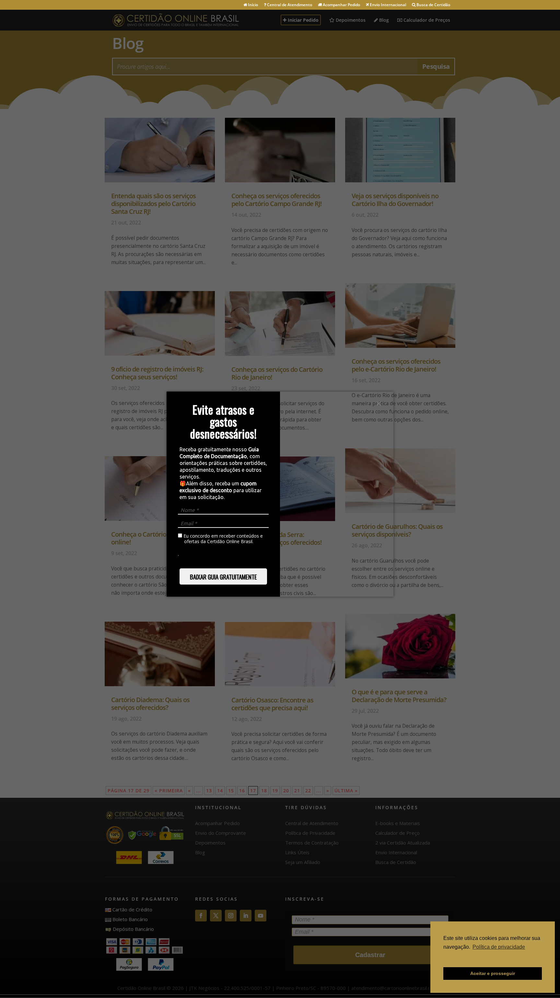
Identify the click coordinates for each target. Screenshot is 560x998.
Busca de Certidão (432, 5)
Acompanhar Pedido (341, 5)
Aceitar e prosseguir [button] (492, 973)
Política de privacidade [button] (498, 947)
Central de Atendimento (289, 5)
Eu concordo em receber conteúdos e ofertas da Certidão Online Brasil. (222, 538)
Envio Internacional (387, 5)
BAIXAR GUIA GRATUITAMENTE (223, 576)
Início (252, 5)
